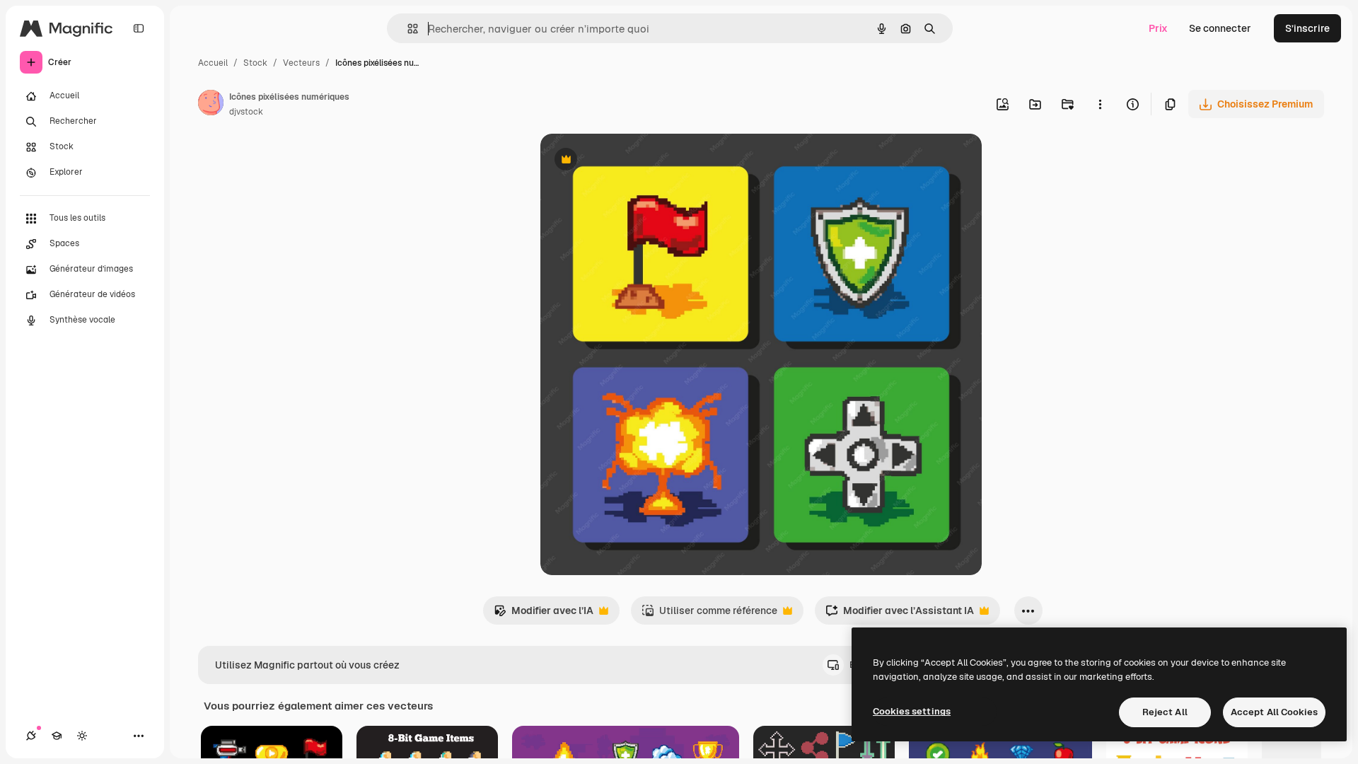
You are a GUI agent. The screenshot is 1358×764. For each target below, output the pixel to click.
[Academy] (56, 735)
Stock (255, 63)
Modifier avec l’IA (543, 614)
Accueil (213, 63)
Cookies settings (912, 711)
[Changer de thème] (82, 735)
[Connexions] (31, 735)
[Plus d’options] (1100, 104)
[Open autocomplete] (407, 28)
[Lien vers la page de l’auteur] (211, 105)
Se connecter (1220, 28)
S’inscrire (1307, 28)
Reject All (1165, 712)
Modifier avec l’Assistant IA (899, 614)
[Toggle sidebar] (138, 28)
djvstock (246, 111)
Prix (1158, 28)
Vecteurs (301, 63)
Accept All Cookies (1274, 712)
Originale (633, 161)
